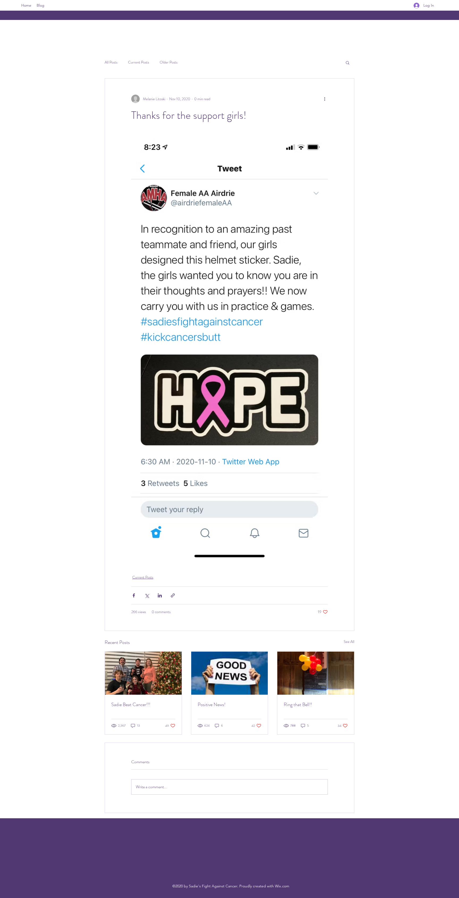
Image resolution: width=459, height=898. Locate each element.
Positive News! (212, 704)
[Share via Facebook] (133, 595)
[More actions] (324, 99)
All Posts (111, 62)
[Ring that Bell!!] (315, 673)
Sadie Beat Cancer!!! (130, 704)
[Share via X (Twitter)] (146, 595)
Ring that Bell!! (298, 704)
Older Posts (168, 62)
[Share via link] (172, 595)
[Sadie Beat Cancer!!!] (143, 673)
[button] (347, 62)
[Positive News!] (229, 673)
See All (349, 641)
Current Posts (138, 62)
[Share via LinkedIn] (159, 595)
